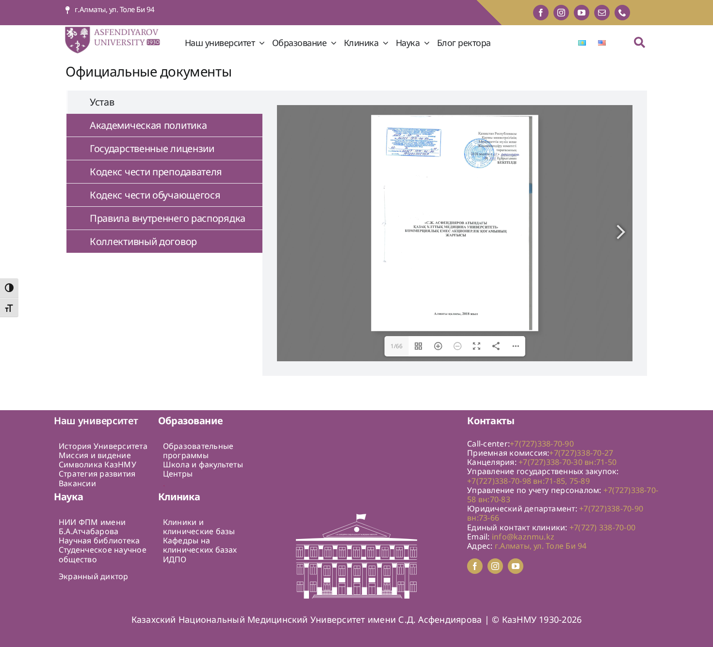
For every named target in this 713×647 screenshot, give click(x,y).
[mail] (602, 12)
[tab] (164, 102)
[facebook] (541, 12)
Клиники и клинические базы (199, 527)
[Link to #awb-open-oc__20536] (639, 42)
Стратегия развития (97, 473)
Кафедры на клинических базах (200, 545)
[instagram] (561, 12)
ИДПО (175, 559)
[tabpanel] (455, 233)
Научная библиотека (99, 540)
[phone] (622, 12)
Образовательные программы (198, 451)
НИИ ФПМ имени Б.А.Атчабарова (92, 527)
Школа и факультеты (203, 464)
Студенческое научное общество (102, 554)
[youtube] (581, 12)
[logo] (119, 29)
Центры (178, 473)
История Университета (103, 446)
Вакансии (77, 483)
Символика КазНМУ (97, 464)
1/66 (396, 346)
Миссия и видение (95, 455)
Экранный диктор (94, 576)
